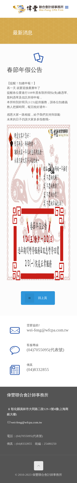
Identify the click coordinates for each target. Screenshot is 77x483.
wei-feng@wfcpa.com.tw (48, 330)
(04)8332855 (38, 369)
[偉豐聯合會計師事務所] (38, 10)
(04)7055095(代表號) (45, 349)
